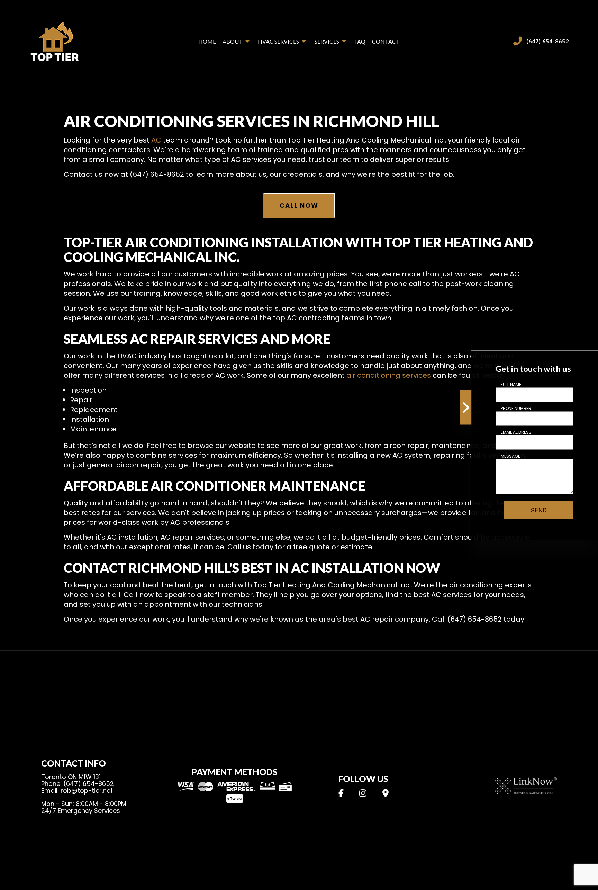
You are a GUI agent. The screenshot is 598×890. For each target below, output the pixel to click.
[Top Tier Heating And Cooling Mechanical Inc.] (55, 40)
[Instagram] (363, 794)
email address (516, 432)
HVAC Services (278, 41)
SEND (539, 510)
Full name (511, 384)
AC (156, 140)
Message (510, 456)
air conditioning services (388, 375)
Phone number (516, 408)
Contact (386, 41)
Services (327, 41)
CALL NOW (299, 205)
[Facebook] (341, 794)
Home (207, 41)
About (233, 41)
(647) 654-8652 (547, 41)
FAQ (359, 41)
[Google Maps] (385, 794)
